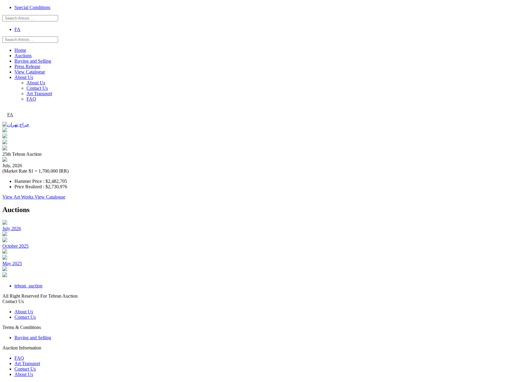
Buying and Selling (32, 61)
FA (17, 29)
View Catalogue (29, 71)
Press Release (27, 66)
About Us (23, 77)
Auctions (23, 55)
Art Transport (39, 93)
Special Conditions (32, 7)
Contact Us (37, 88)
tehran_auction (28, 285)
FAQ (31, 99)
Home (20, 50)
